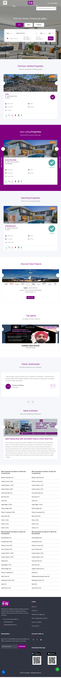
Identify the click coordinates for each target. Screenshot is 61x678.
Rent (28, 24)
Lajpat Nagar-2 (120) (37, 504)
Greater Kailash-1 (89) (37, 553)
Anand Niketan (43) (37, 537)
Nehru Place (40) (36, 516)
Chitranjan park (10, 226)
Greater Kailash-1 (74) (37, 485)
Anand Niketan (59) (6, 537)
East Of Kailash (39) (37, 549)
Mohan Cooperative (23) (38, 512)
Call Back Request (59, 162)
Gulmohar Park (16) (37, 561)
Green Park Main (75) (6, 493)
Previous (3, 83)
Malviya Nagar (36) (6, 568)
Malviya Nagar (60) (37, 508)
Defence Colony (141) (37, 545)
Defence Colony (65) (37, 481)
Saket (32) (3, 584)
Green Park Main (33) (37, 493)
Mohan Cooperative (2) (7, 572)
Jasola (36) (4, 500)
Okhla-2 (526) (5, 524)
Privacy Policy (35, 626)
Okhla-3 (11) (35, 527)
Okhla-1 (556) (5, 520)
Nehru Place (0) (5, 576)
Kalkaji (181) (4, 561)
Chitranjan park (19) (37, 541)
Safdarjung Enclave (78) (38, 580)
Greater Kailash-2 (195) (7, 557)
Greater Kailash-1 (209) (7, 553)
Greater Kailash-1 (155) (7, 485)
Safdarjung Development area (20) (40, 576)
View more (30, 297)
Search (51, 38)
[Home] (30, 2)
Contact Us (34, 610)
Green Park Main (10, 160)
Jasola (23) (34, 500)
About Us (34, 606)
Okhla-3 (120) (5, 527)
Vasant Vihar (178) (6, 588)
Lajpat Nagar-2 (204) (6, 504)
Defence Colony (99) (6, 545)
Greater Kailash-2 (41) (37, 489)
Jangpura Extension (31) (38, 568)
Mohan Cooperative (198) (8, 512)
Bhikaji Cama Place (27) (7, 477)
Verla (7, 94)
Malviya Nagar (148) (6, 508)
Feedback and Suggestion (38, 614)
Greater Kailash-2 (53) (37, 557)
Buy (19, 24)
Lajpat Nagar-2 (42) (6, 564)
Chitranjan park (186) (6, 541)
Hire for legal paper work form (39, 618)
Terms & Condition (36, 622)
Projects (39, 24)
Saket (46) (34, 584)
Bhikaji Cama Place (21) (38, 477)
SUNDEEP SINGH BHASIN (30, 346)
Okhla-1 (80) (35, 520)
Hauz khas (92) (5, 496)
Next (57, 83)
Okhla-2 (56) (35, 524)
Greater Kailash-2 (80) (7, 489)
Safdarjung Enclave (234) (7, 580)
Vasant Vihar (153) (36, 588)
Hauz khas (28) (35, 564)
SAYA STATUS (33, 288)
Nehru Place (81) (5, 516)
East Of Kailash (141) (6, 549)
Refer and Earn (1, 162)
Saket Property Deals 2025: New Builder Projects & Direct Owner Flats (29, 439)
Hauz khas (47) (35, 496)
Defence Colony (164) (7, 481)
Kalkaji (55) (35, 572)
